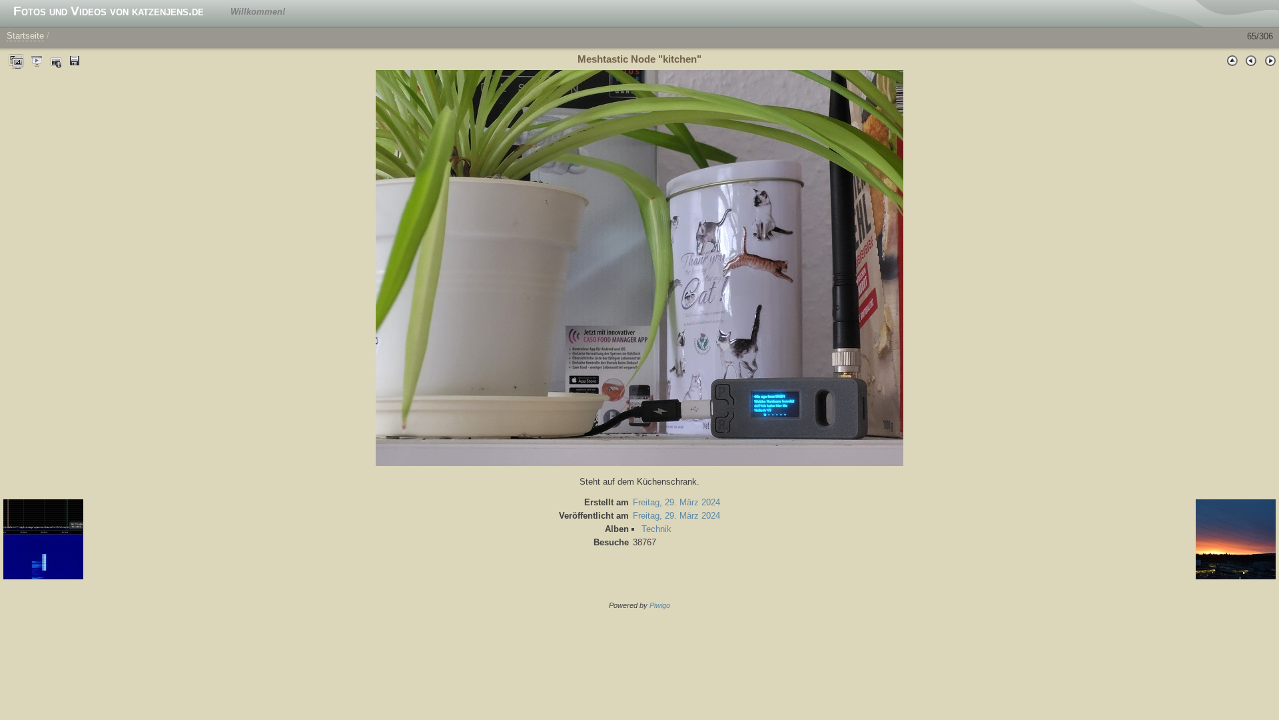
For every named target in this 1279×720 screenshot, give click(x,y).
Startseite (25, 36)
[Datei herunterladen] (74, 60)
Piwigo (659, 605)
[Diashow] (37, 60)
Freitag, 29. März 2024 (676, 502)
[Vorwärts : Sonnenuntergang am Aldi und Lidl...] (1269, 60)
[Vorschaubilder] (1232, 60)
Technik (656, 529)
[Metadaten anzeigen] (56, 60)
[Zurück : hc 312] (1251, 60)
